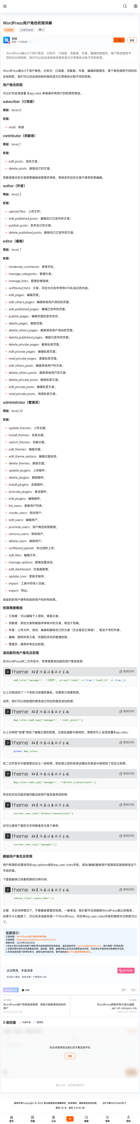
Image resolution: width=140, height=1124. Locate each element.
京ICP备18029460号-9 (114, 1103)
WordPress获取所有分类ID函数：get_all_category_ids (117, 1006)
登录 (70, 1056)
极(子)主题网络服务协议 (78, 951)
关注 (120, 40)
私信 (132, 40)
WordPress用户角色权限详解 (31, 936)
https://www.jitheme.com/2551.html (36, 939)
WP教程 (9, 29)
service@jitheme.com (89, 945)
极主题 (46, 1103)
